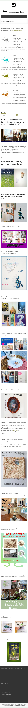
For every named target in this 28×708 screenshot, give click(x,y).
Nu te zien (15, 430)
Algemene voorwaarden (6, 694)
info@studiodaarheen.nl (16, 30)
